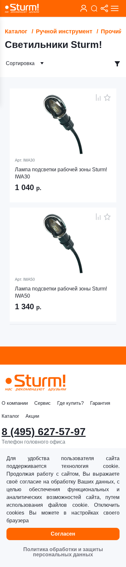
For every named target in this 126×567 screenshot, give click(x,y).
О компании (15, 403)
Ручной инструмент (64, 31)
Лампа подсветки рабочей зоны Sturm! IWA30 (61, 173)
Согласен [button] (63, 534)
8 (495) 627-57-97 (44, 431)
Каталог (16, 31)
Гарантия (100, 403)
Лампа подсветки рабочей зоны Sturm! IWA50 (61, 292)
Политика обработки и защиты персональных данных (63, 552)
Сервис (42, 403)
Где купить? (70, 403)
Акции (32, 416)
